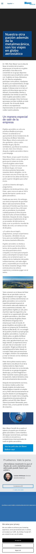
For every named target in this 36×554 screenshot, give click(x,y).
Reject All (18, 550)
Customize (18, 545)
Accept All (18, 540)
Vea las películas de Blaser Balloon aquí (16, 447)
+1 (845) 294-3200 (18, 490)
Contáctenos (17, 486)
